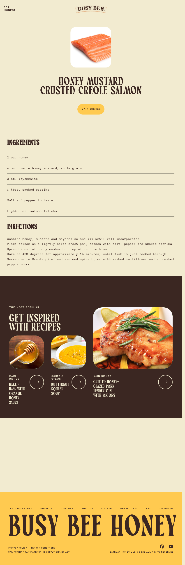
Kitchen (106, 510)
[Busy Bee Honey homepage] (91, 9)
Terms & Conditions (43, 548)
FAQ (148, 510)
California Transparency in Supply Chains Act (39, 552)
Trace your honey (20, 510)
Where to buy (129, 510)
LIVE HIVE (67, 510)
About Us (87, 510)
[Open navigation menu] (175, 10)
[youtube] (170, 546)
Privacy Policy (17, 548)
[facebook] (161, 546)
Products (46, 510)
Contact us (166, 510)
